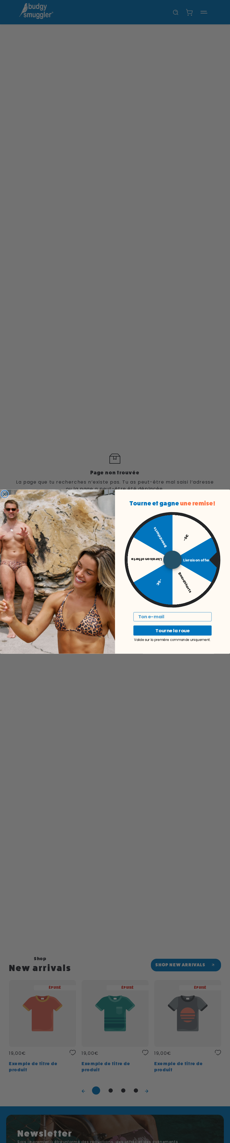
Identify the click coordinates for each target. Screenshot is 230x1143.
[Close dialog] (4, 494)
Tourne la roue (172, 630)
